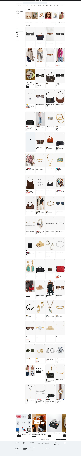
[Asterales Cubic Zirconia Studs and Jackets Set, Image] (40, 307)
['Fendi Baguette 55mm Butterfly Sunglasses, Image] (40, 96)
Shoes (35, 5)
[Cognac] (46, 147)
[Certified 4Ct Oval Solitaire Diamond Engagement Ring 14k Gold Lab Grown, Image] (40, 328)
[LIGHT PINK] (36, 126)
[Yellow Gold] (36, 358)
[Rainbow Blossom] (59, 168)
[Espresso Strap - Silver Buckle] (59, 399)
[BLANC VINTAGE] (47, 379)
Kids (43, 5)
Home (51, 5)
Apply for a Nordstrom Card (41, 444)
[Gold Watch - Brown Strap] (56, 399)
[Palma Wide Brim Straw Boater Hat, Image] (40, 287)
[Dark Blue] (30, 168)
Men (27, 5)
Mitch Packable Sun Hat (39, 252)
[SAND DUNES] (27, 315)
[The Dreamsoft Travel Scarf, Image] (30, 55)
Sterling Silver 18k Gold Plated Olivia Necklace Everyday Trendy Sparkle (60, 338)
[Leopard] (27, 168)
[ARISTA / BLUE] (27, 358)
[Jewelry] (35, 15)
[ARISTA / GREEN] (28, 358)
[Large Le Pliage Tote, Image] (40, 34)
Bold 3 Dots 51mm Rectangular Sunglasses (39, 85)
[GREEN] (46, 315)
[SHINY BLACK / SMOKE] (36, 83)
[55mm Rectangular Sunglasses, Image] (30, 34)
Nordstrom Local (32, 450)
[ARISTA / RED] (29, 358)
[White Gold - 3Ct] (37, 399)
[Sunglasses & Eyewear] (48, 15)
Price (16, 26)
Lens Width (17, 38)
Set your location (28, 25)
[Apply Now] (30, 74)
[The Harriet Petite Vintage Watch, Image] (60, 391)
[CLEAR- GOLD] (56, 126)
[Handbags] (29, 15)
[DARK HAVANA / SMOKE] (37, 83)
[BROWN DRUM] (38, 126)
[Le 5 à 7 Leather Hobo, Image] (50, 96)
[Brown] (57, 190)
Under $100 (31, 22)
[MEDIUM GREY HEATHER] (39, 126)
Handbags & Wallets (46, 22)
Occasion (17, 36)
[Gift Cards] (54, 423)
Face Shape (17, 40)
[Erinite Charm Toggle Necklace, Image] (50, 307)
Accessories (39, 5)
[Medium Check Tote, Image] (40, 139)
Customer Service (17, 442)
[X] (57, 444)
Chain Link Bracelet (49, 212)
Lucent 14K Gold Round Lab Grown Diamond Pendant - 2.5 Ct (30, 106)
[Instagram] (54, 444)
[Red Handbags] (30, 286)
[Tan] (28, 252)
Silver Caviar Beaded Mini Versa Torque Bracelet (59, 231)
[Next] (64, 22)
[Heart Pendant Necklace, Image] (60, 372)
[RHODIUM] (47, 211)
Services (62, 5)
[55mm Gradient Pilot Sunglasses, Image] (30, 328)
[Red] (28, 168)
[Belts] (42, 15)
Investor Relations (47, 444)
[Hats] (55, 15)
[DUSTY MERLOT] (37, 231)
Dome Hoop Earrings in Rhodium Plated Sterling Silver (49, 359)
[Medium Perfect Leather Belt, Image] (50, 34)
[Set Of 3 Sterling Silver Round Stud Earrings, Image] (40, 182)
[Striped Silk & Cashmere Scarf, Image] (60, 55)
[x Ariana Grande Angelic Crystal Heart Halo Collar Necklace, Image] (60, 244)
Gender (17, 15)
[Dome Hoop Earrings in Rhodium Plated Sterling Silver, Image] (50, 351)
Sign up (60, 439)
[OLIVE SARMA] (38, 211)
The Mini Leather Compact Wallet (59, 275)
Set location (17, 13)
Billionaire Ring (59, 169)
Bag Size (17, 34)
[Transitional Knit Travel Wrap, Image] (40, 119)
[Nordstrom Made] (23, 423)
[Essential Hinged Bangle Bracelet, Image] (60, 307)
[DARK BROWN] (39, 231)
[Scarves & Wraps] (62, 15)
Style (16, 30)
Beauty (31, 5)
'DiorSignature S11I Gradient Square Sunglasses (60, 84)
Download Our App (57, 442)
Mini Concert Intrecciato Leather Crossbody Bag (50, 401)
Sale (57, 5)
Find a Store (31, 443)
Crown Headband (28, 316)
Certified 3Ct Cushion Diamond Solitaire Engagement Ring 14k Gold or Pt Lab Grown (60, 360)
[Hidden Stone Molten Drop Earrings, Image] (30, 266)
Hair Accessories (41, 22)
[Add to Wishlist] (34, 27)
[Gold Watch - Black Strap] (58, 399)
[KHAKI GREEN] (47, 83)
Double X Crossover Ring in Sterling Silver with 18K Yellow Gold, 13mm (50, 127)
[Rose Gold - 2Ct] (40, 399)
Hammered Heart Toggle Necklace (50, 168)
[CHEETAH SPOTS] (28, 190)
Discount (17, 32)
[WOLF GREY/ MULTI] (57, 147)
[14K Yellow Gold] (27, 104)
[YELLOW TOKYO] (26, 315)
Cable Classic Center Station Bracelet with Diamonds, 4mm (50, 231)
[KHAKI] (58, 147)
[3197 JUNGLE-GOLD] (49, 399)
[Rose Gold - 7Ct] (38, 399)
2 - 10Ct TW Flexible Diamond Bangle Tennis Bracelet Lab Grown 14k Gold (40, 401)
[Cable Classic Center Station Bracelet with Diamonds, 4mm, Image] (50, 223)
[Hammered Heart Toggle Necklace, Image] (50, 160)
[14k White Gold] (56, 358)
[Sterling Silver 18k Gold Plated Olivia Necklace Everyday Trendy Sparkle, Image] (60, 328)
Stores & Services (32, 442)
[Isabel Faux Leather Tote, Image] (50, 76)
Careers (23, 444)
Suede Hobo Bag (29, 191)
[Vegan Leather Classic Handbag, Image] (50, 139)
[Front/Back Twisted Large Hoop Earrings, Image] (50, 244)
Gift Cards (16, 449)
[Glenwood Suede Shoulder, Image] (30, 203)
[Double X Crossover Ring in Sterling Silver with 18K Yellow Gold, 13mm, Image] (50, 119)
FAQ (15, 450)
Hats (49, 22)
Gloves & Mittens (37, 22)
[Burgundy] (27, 252)
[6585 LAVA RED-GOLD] (47, 399)
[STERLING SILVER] (57, 315)
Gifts (54, 5)
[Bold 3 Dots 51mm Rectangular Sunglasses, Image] (40, 76)
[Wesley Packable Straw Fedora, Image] (50, 328)
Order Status (16, 444)
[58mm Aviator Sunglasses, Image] (60, 203)
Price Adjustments (17, 448)
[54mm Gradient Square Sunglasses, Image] (60, 287)
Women (24, 5)
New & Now (19, 5)
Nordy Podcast (24, 449)
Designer (47, 5)
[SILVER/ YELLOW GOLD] (26, 399)
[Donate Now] (39, 423)
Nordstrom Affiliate (47, 448)
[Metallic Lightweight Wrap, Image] (40, 55)
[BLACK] (26, 126)
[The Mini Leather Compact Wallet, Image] (60, 266)
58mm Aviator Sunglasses (59, 211)
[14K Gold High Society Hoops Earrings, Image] (40, 351)
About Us (24, 442)
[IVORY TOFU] (36, 211)
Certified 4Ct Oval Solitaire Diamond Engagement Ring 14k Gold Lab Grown (40, 337)
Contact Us (16, 443)
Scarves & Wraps (62, 22)
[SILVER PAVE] (27, 399)
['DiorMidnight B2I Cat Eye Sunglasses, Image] (60, 34)
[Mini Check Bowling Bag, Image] (50, 266)
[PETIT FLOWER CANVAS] (36, 231)
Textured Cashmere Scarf (40, 212)
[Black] (47, 147)
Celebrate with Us (44, 0)
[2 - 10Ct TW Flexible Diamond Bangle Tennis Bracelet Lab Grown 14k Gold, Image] (40, 391)
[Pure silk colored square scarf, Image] (60, 182)
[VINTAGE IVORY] (38, 231)
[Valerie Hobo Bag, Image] (50, 182)
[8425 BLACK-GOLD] (46, 399)
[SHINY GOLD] (46, 211)
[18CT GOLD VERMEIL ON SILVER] (56, 315)
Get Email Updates (25, 448)
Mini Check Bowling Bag (49, 273)
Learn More (37, 436)
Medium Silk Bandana (39, 232)
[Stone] (29, 252)
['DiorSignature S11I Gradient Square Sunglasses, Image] (60, 76)
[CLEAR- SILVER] (57, 126)
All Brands (24, 443)
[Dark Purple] (58, 190)
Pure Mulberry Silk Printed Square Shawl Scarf (30, 169)
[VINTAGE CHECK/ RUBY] (27, 126)
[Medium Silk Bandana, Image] (40, 223)
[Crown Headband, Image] (30, 307)
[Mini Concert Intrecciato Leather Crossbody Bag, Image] (50, 391)
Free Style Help (32, 444)
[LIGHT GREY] (37, 211)
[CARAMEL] (27, 190)
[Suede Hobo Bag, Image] (30, 182)
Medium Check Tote (39, 147)
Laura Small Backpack (30, 253)
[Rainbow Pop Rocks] (57, 168)
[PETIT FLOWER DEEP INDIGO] (43, 231)
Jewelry (52, 22)
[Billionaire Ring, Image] (60, 160)
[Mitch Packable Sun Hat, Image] (40, 244)
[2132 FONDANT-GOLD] (48, 399)
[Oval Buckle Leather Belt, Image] (50, 55)
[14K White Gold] (26, 104)
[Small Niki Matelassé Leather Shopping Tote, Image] (50, 372)
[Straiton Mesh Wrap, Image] (50, 287)
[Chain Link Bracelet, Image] (50, 203)
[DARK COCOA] (26, 190)
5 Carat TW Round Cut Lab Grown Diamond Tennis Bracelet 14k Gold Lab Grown (30, 232)
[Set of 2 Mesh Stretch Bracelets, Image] (60, 119)
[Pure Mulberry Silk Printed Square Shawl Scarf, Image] (30, 160)
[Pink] (58, 168)
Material (17, 28)
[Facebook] (58, 444)
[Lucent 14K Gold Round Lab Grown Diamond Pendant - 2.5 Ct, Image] (30, 96)
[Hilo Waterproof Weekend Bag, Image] (40, 266)
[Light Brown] (59, 190)
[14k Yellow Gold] (57, 358)
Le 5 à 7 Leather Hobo (50, 104)
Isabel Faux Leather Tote (49, 84)
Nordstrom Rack (47, 443)
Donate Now (34, 436)
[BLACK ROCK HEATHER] (37, 126)
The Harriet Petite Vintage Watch (59, 401)
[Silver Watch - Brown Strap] (57, 399)
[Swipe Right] (64, 412)
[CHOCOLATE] (46, 83)
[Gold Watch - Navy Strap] (63, 399)
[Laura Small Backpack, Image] (30, 244)
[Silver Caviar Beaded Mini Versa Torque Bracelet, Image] (60, 223)
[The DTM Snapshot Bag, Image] (60, 139)
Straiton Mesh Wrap (49, 295)
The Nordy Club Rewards (40, 443)
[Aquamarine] (56, 168)
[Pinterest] (55, 444)
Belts (33, 22)
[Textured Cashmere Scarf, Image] (40, 203)
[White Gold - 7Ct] (39, 399)
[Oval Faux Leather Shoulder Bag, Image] (60, 96)
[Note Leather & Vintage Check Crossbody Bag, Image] (30, 119)
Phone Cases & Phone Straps (57, 22)
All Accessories (27, 22)
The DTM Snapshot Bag (60, 148)
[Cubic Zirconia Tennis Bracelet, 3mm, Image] (40, 160)
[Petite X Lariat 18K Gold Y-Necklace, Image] (30, 391)
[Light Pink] (29, 168)
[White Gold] (37, 358)
